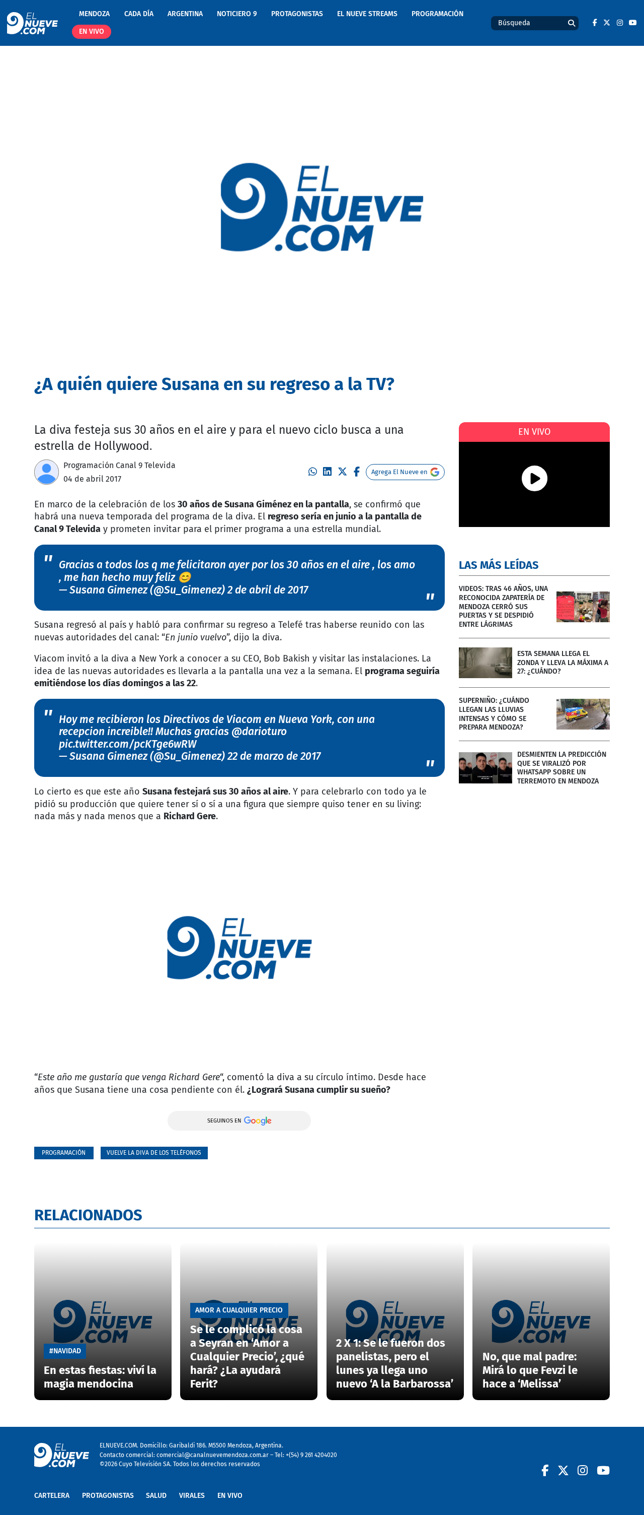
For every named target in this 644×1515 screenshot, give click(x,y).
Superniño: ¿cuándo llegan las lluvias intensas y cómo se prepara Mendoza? (494, 714)
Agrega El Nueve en (399, 472)
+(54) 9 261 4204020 (311, 1455)
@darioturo (259, 731)
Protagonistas (297, 14)
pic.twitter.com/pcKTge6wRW (127, 744)
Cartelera (51, 1495)
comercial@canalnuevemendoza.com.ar (212, 1455)
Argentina (185, 14)
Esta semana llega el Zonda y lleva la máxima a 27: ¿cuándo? (562, 662)
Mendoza (94, 14)
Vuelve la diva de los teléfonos (154, 1152)
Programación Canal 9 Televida (119, 465)
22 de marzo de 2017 (273, 756)
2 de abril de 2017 (267, 590)
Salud (156, 1495)
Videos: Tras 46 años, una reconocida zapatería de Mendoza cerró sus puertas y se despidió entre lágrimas (503, 606)
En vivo (91, 31)
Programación (437, 14)
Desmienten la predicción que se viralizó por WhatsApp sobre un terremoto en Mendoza (561, 767)
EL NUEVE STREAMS (367, 14)
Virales (192, 1495)
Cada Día (138, 14)
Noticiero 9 (237, 14)
